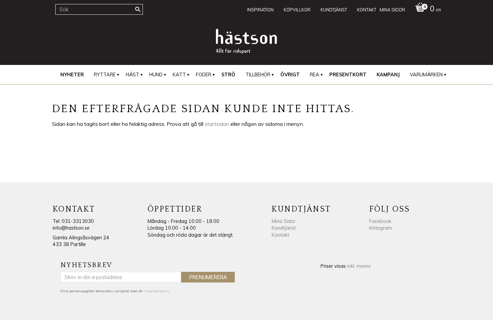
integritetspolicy (157, 291)
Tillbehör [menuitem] (257, 75)
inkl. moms (359, 266)
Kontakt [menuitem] (366, 9)
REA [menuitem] (314, 75)
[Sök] (138, 9)
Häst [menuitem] (132, 75)
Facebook (380, 221)
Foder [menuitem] (203, 75)
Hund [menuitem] (156, 75)
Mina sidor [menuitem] (392, 9)
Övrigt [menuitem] (290, 75)
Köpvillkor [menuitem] (297, 9)
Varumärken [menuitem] (426, 75)
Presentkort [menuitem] (348, 75)
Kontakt (280, 235)
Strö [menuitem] (228, 75)
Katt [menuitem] (179, 75)
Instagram (380, 228)
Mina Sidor (283, 221)
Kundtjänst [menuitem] (334, 9)
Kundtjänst (284, 228)
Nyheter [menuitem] (72, 75)
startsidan (217, 124)
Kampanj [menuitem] (388, 75)
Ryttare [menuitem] (105, 75)
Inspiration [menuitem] (260, 9)
